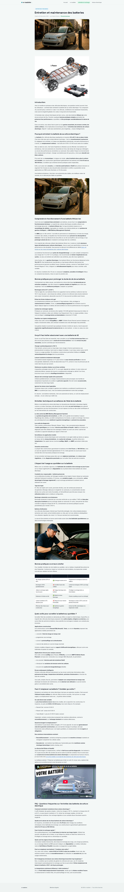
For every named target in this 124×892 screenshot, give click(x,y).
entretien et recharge (84, 2)
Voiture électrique (97, 2)
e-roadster (27, 2)
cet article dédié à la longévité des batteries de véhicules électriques (66, 756)
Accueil (66, 2)
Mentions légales (54, 887)
